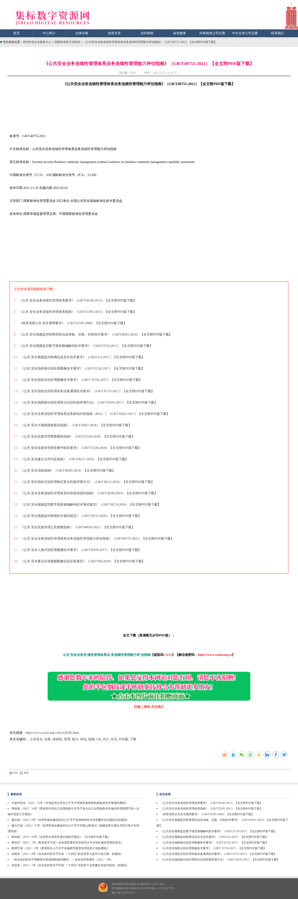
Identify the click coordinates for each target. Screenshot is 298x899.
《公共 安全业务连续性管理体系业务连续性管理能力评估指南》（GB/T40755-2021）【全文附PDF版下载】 (97, 538)
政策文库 (114, 33)
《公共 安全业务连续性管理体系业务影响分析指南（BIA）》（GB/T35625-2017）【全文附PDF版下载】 (95, 413)
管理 (67, 739)
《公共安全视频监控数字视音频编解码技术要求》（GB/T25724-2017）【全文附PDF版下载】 (218, 831)
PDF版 (123, 739)
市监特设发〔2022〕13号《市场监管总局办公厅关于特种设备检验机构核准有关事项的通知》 (70, 802)
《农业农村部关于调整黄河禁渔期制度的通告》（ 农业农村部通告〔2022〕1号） (62, 859)
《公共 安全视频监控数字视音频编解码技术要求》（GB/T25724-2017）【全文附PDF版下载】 (86, 345)
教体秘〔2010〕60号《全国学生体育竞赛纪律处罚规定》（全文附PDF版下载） (61, 836)
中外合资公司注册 (245, 33)
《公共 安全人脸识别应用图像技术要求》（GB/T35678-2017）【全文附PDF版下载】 (80, 550)
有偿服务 (179, 33)
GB (98, 739)
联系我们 (277, 33)
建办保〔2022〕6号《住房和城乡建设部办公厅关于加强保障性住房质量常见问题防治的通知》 (70, 819)
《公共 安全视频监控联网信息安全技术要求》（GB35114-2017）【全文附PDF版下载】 (82, 357)
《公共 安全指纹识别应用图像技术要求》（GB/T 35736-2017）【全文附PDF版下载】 (81, 379)
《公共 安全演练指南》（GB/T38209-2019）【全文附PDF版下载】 (67, 470)
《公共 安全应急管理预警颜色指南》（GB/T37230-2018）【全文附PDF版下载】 (77, 436)
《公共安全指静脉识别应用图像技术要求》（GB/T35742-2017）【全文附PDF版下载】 (214, 842)
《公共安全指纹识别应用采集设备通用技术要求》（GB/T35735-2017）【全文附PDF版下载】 (218, 853)
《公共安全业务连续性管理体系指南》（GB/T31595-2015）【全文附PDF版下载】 (211, 808)
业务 (47, 739)
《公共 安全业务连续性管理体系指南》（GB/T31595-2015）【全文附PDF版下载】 (77, 311)
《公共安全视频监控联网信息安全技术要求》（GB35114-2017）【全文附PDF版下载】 (214, 836)
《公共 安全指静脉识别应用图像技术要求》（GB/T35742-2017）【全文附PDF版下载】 (82, 368)
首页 (16, 33)
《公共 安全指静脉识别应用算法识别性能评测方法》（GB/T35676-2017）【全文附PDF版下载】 (89, 402)
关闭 (26, 772)
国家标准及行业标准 (68, 42)
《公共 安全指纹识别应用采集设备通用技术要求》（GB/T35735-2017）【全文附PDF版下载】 (87, 391)
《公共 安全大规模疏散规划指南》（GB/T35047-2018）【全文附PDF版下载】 (76, 425)
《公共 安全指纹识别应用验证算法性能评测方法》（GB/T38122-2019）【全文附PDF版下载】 (87, 482)
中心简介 (49, 33)
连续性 (57, 739)
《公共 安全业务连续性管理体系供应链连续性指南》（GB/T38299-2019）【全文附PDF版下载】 (89, 493)
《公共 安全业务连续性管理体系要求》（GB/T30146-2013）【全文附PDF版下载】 (77, 300)
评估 (83, 739)
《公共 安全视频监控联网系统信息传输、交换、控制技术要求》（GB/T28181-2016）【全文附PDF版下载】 (95, 334)
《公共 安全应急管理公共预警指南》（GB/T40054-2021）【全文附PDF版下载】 (77, 527)
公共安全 (36, 739)
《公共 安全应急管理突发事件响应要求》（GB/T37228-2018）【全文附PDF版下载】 (80, 448)
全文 (114, 739)
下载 (133, 739)
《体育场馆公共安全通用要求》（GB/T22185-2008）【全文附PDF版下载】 (207, 814)
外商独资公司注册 (212, 33)
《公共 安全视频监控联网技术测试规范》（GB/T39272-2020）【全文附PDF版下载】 (80, 516)
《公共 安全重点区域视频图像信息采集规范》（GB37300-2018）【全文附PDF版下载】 (82, 561)
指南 (91, 739)
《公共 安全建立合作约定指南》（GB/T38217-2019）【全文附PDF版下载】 (74, 459)
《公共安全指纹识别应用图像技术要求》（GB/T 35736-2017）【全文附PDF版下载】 (213, 848)
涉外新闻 (146, 33)
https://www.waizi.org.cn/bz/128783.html (52, 732)
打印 (15, 772)
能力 (75, 739)
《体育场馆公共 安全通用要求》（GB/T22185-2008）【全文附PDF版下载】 (73, 323)
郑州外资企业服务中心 (37, 42)
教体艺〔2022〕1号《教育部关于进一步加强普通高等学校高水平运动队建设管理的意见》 (68, 842)
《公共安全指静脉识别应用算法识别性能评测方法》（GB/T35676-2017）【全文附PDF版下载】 (220, 859)
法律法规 (81, 33)
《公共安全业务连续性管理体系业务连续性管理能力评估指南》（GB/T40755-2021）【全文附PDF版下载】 (150, 42)
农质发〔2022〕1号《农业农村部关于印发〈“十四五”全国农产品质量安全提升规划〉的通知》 (70, 865)
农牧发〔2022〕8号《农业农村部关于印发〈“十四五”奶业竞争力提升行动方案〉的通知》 (67, 853)
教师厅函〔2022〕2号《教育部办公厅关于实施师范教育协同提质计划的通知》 (60, 848)
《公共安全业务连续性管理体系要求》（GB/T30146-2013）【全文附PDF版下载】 (211, 802)
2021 (106, 739)
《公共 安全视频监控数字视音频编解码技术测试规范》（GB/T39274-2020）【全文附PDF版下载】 (90, 504)
